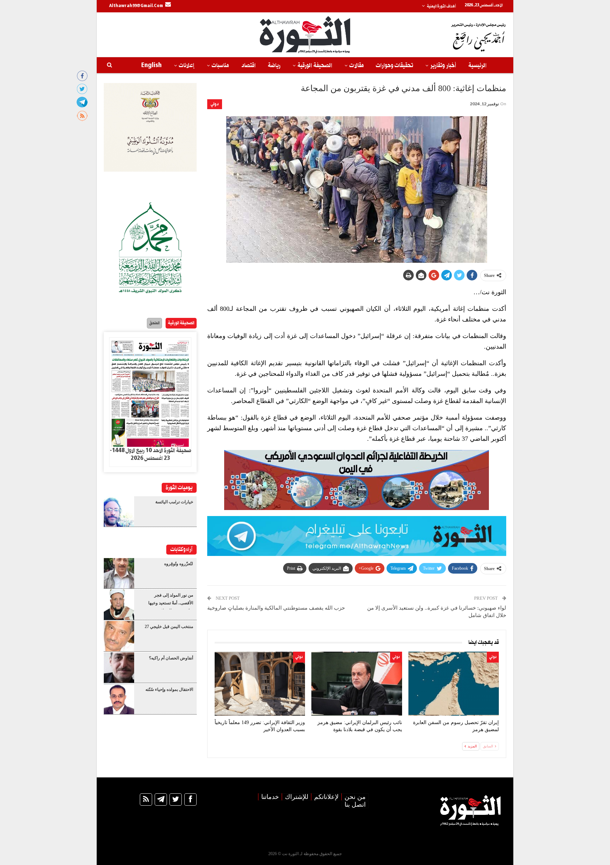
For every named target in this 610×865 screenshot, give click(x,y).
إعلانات (187, 65)
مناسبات (220, 65)
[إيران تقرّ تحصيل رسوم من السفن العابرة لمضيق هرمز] (453, 684)
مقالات (356, 65)
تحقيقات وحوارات (394, 65)
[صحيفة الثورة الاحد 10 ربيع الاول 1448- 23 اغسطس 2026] (150, 392)
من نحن (355, 796)
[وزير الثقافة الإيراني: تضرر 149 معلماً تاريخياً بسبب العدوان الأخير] (260, 684)
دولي (215, 104)
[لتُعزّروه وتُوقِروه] (119, 573)
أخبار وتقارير (443, 65)
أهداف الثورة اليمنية (441, 6)
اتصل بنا (355, 804)
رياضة (274, 65)
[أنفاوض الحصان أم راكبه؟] (119, 667)
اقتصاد (248, 65)
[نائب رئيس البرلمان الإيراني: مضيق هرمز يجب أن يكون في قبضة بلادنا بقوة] (356, 684)
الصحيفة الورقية (315, 65)
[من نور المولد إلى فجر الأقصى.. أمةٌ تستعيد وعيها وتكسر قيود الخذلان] (119, 604)
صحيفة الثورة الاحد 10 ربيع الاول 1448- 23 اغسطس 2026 (150, 454)
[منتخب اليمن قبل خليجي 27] (119, 636)
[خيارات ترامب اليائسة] (119, 511)
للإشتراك (296, 796)
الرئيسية (477, 65)
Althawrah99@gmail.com (136, 6)
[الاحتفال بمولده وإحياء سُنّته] (119, 699)
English (151, 65)
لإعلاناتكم (326, 796)
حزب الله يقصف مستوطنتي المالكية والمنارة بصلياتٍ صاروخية (276, 608)
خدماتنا (270, 796)
